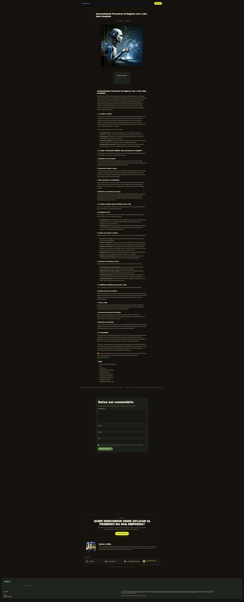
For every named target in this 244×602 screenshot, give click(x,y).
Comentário (102, 408)
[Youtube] (6, 591)
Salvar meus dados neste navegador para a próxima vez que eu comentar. (121, 445)
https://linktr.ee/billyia (103, 357)
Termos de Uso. (200, 592)
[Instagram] (4, 591)
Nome (100, 425)
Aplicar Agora (158, 3)
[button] (126, 75)
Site (99, 438)
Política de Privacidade (145, 592)
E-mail (100, 432)
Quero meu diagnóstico (122, 533)
